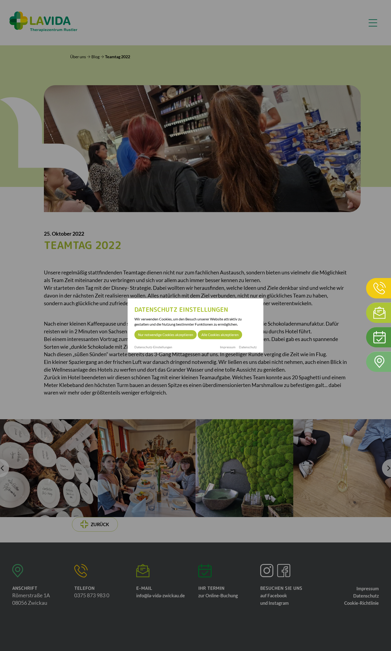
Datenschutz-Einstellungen (153, 347)
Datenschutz (248, 347)
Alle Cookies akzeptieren (219, 335)
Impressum (228, 347)
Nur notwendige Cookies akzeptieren (165, 335)
